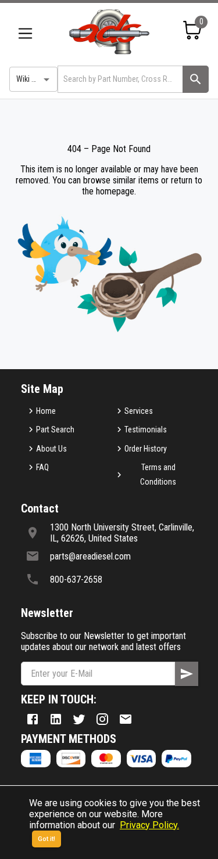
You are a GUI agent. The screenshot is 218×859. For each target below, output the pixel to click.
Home (46, 411)
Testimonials (145, 429)
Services (138, 411)
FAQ (42, 467)
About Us (51, 448)
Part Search (55, 429)
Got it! (46, 839)
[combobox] (119, 79)
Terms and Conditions (158, 474)
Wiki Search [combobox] (35, 79)
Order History (145, 448)
